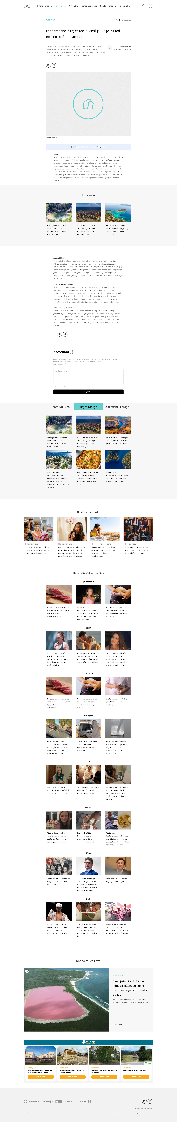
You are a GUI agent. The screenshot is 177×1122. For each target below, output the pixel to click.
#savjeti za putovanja (123, 20)
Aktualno (73, 6)
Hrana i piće (44, 6)
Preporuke (124, 6)
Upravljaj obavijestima (145, 1108)
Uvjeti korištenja (129, 1113)
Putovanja (60, 6)
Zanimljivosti (89, 6)
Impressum (116, 1113)
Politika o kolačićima (148, 1113)
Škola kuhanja (108, 6)
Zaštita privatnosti (138, 1113)
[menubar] (150, 5)
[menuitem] (150, 5)
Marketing (121, 1113)
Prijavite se (88, 392)
